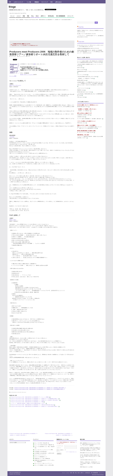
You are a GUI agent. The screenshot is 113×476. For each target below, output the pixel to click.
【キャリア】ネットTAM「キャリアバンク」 (43, 463)
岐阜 (20, 392)
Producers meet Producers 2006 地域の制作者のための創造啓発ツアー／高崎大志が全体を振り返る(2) (32, 404)
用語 (28, 15)
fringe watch (81, 41)
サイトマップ (44, 2)
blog (32, 15)
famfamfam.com (17, 472)
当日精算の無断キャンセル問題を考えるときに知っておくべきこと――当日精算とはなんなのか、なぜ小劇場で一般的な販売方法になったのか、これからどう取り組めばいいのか (90, 83)
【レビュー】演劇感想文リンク (40, 456)
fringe (12, 6)
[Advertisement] (41, 30)
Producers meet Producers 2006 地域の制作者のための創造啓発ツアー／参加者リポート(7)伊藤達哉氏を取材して (34, 398)
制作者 (15, 392)
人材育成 (12, 392)
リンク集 (28, 2)
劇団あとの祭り (12, 219)
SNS (51, 2)
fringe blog (80, 26)
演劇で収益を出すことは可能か (86, 466)
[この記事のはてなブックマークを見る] (49, 397)
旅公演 (25, 392)
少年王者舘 (11, 136)
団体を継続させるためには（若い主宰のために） (90, 452)
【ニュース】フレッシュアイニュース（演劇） (43, 449)
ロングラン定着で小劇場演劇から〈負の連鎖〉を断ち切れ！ (89, 118)
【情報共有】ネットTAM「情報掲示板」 (42, 458)
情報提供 (37, 2)
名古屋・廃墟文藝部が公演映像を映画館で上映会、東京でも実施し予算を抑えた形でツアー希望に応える (90, 456)
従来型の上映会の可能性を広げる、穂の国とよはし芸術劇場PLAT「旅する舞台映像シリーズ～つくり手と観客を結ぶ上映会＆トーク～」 (90, 52)
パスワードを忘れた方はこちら (71, 451)
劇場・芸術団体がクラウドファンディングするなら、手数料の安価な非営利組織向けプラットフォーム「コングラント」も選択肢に (90, 444)
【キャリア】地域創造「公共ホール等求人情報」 (44, 465)
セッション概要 (12, 76)
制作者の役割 (80, 80)
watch (37, 15)
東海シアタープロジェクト (15, 85)
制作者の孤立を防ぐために (82, 91)
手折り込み (79, 97)
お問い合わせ (58, 2)
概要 (35, 64)
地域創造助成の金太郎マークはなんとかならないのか (88, 71)
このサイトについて (17, 2)
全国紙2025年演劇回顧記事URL (83, 48)
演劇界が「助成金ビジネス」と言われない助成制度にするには (90, 30)
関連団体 (79, 90)
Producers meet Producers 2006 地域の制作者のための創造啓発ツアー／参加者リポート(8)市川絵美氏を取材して (34, 406)
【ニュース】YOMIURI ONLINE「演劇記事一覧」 (44, 444)
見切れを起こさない (81, 122)
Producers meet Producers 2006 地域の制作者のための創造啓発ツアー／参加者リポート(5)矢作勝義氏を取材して (39, 389)
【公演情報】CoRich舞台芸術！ (40, 451)
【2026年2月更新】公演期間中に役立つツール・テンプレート (90, 64)
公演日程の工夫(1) (81, 116)
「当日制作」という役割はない (83, 78)
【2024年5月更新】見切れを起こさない (85, 76)
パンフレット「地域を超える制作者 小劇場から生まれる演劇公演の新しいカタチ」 (28, 403)
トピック (19, 15)
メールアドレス (59, 445)
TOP (10, 2)
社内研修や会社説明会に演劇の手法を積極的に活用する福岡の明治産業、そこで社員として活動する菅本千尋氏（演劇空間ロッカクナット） (90, 449)
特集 (24, 15)
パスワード (58, 447)
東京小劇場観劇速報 (60, 15)
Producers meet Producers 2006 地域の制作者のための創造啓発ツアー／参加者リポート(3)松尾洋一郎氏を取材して (40, 387)
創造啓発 (21, 19)
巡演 (22, 392)
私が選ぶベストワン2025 (82, 33)
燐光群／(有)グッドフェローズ (27, 74)
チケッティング (80, 74)
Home (17, 19)
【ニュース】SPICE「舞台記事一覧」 (42, 443)
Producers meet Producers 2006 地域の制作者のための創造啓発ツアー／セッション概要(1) (30, 397)
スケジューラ (70, 15)
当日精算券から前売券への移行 (83, 114)
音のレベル (79, 69)
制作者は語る (51, 15)
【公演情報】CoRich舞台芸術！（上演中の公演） (44, 453)
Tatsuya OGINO (13, 56)
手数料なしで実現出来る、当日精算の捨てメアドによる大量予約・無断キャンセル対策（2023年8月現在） (90, 463)
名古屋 (18, 392)
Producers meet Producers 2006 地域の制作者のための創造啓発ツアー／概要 (27, 401)
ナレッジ (12, 15)
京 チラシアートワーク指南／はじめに (85, 132)
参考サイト (43, 15)
